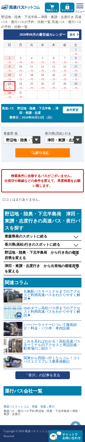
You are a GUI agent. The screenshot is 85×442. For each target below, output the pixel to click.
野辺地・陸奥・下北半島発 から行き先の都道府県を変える (42, 255)
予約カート (52, 10)
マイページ (67, 10)
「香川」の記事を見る (42, 375)
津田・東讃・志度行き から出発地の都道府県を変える (42, 268)
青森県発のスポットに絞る (26, 236)
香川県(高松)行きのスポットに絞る (32, 244)
